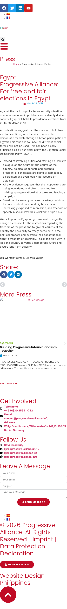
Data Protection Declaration (22, 549)
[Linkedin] (20, 8)
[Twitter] (12, 8)
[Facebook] (4, 8)
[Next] (50, 284)
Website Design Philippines (22, 579)
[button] (2, 39)
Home (16, 64)
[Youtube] (28, 8)
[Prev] (17, 284)
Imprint (43, 539)
